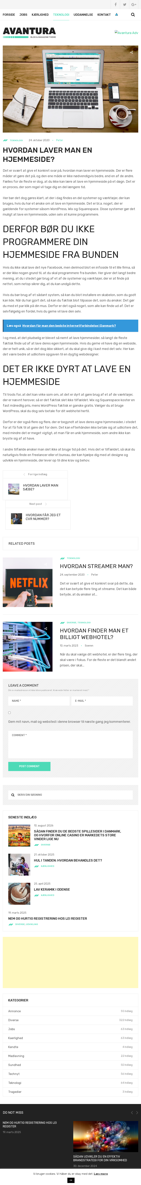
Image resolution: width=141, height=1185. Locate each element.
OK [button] (71, 1180)
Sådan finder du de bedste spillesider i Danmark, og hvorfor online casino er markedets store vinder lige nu (77, 835)
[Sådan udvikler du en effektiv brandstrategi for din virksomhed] (105, 1136)
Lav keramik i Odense (52, 890)
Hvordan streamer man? (96, 566)
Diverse (71, 622)
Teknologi (61, 14)
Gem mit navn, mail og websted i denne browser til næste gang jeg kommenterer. (69, 722)
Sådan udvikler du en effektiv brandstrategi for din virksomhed (100, 1158)
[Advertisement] (70, 962)
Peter (59, 140)
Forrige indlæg (37, 474)
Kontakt (104, 14)
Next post (35, 504)
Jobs (23, 14)
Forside (9, 14)
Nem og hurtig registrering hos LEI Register (47, 919)
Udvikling (32, 924)
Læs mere (101, 1173)
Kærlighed (40, 14)
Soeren (89, 645)
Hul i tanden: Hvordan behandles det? (68, 860)
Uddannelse (83, 14)
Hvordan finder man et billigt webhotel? (94, 633)
